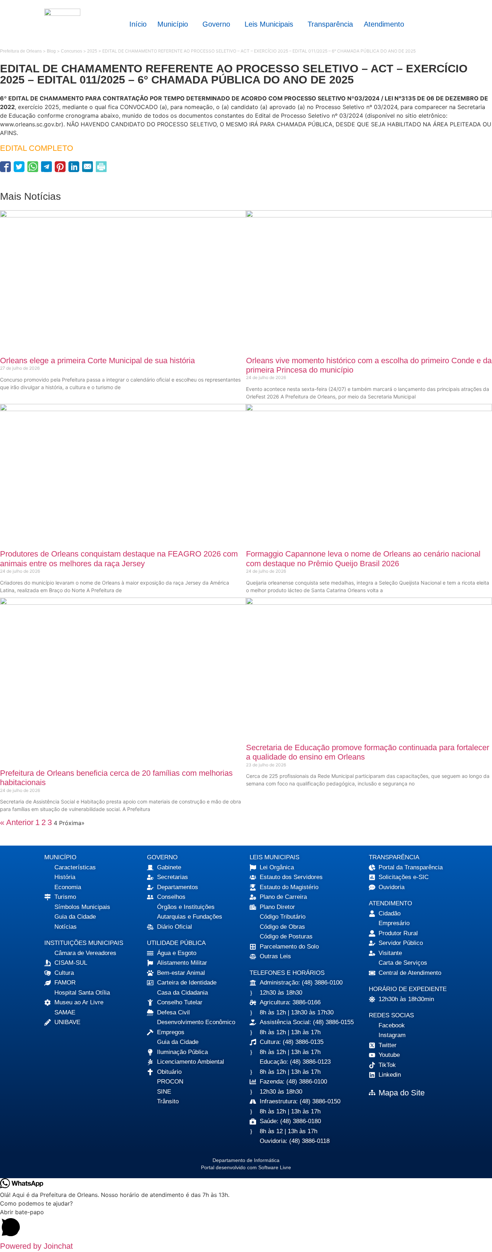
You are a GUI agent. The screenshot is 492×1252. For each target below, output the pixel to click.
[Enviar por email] (87, 166)
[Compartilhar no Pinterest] (60, 166)
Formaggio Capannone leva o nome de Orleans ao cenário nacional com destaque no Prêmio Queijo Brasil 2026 (363, 558)
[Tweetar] (19, 166)
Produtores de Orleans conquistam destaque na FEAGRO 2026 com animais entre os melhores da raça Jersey (119, 558)
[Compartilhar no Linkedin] (73, 166)
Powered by (36, 1246)
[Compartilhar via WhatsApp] (32, 166)
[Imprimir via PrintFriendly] (101, 166)
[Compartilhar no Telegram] (46, 166)
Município (172, 24)
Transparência (330, 24)
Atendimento (384, 24)
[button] (174, 24)
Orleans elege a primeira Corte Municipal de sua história (97, 360)
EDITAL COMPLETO (36, 148)
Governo (216, 24)
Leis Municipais (269, 24)
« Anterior (16, 822)
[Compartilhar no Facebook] (5, 166)
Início (138, 24)
